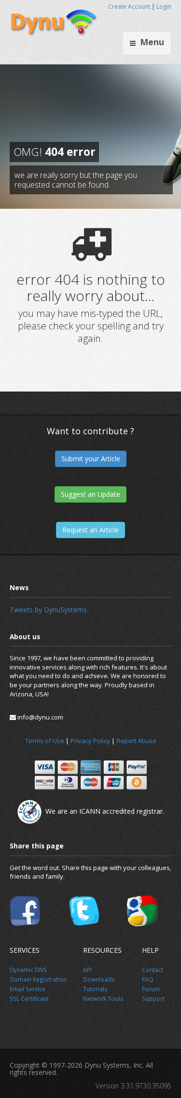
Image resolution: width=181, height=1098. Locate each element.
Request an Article (90, 529)
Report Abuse (136, 740)
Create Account (129, 6)
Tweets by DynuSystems (48, 609)
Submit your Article (90, 458)
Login (163, 6)
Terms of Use (44, 740)
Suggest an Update (90, 494)
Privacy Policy (90, 740)
